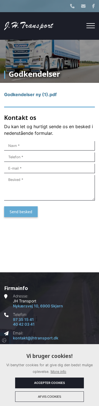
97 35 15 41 (23, 319)
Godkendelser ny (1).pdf (30, 94)
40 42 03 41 (24, 324)
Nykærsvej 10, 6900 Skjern (38, 306)
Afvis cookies (49, 396)
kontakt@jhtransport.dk (35, 338)
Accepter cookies (49, 383)
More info (58, 372)
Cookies (4, 340)
